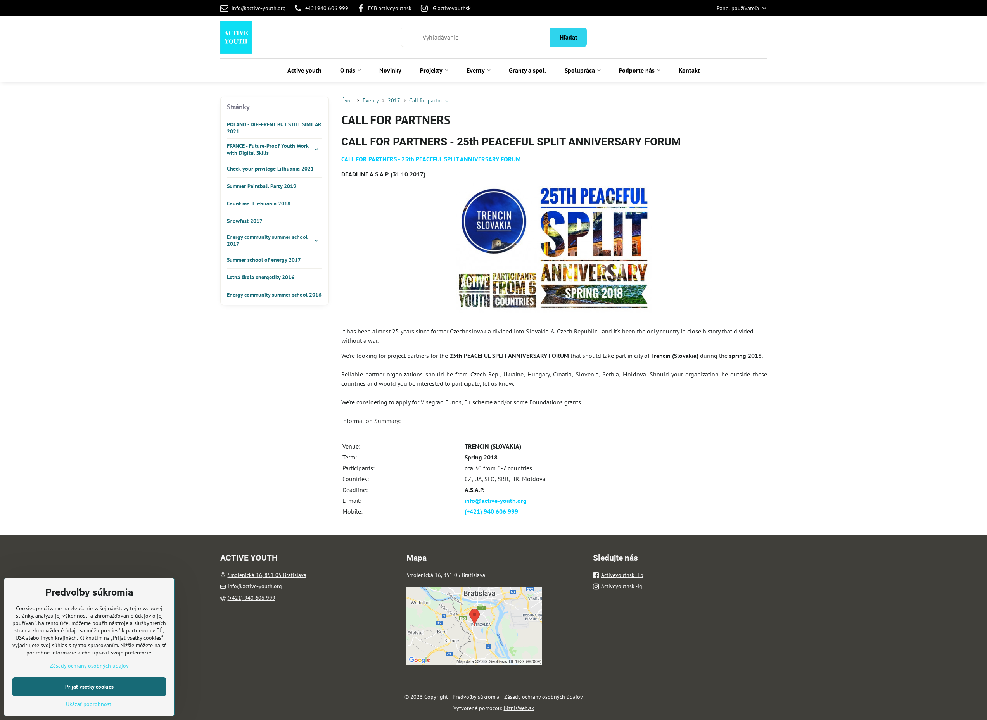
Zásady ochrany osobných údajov (543, 696)
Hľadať (568, 37)
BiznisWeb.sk (519, 707)
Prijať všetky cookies (89, 686)
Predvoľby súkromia (476, 696)
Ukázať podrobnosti (89, 704)
